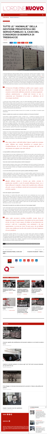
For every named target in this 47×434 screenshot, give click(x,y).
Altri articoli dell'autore (14, 277)
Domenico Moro (10, 409)
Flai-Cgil (24, 243)
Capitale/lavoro (38, 426)
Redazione (12, 267)
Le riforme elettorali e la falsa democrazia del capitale (40, 422)
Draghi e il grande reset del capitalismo (12, 408)
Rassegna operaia (6, 21)
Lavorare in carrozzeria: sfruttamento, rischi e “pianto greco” (9, 290)
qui (41, 76)
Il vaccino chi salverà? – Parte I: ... (35, 251)
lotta (33, 243)
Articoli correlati (6, 277)
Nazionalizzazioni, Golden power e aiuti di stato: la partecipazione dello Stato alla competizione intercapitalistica (40, 430)
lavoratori (29, 243)
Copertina (37, 420)
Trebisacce (37, 243)
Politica (33, 281)
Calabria (11, 243)
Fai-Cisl (16, 243)
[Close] (46, 407)
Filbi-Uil (20, 243)
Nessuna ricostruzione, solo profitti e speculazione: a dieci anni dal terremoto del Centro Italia (27, 17)
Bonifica (7, 243)
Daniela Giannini (12, 310)
